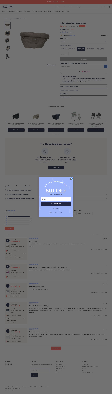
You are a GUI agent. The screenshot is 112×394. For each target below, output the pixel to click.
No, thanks (56, 209)
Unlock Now (56, 204)
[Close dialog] (71, 179)
